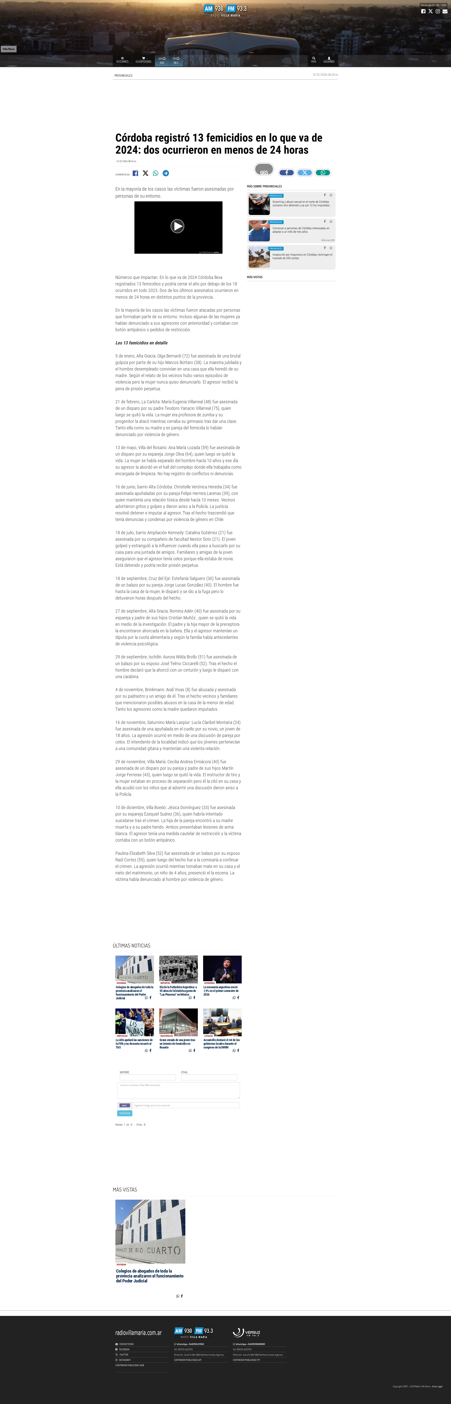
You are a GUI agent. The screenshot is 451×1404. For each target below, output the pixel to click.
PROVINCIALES (123, 75)
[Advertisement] (225, 105)
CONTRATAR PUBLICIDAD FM (246, 1360)
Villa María (9, 49)
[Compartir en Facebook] (136, 174)
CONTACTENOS (126, 1344)
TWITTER (123, 1354)
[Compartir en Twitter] (145, 174)
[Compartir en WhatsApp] (156, 174)
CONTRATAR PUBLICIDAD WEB (129, 1365)
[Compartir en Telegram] (166, 174)
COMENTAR (124, 1113)
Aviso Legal (437, 1386)
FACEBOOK (124, 1349)
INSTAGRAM (124, 1360)
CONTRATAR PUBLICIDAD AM (187, 1360)
